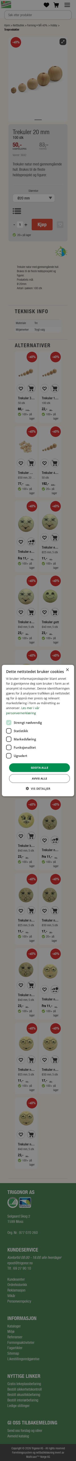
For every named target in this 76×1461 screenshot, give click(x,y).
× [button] (67, 669)
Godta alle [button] (39, 767)
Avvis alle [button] (39, 778)
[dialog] (38, 730)
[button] (38, 788)
